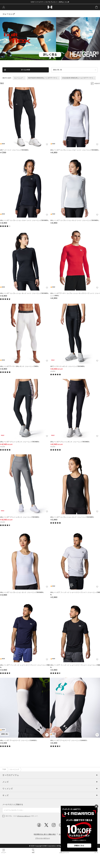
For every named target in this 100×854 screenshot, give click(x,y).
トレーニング (14, 769)
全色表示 (97, 83)
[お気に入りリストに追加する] (47, 144)
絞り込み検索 (25, 70)
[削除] (24, 78)
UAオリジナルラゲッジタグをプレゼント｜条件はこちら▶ (50, 2)
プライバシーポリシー (23, 816)
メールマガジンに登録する (12, 804)
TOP (4, 769)
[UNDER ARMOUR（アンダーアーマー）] (50, 7)
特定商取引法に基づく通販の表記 (45, 834)
